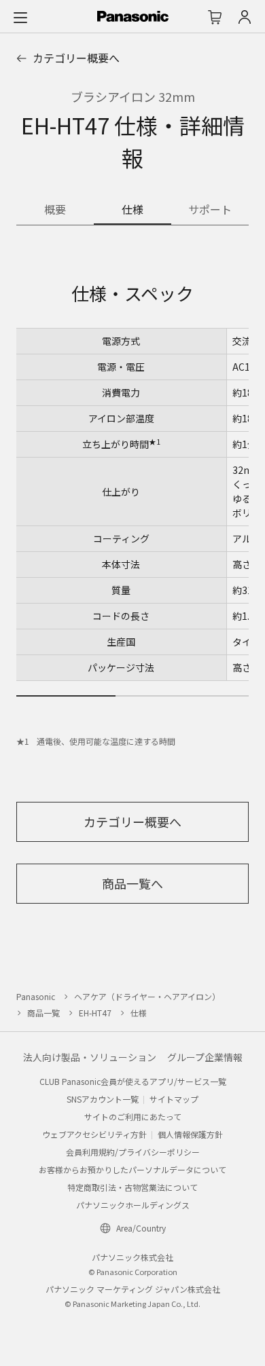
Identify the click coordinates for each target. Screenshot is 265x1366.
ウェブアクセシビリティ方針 (94, 1134)
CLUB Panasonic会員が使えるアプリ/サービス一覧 (132, 1081)
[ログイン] (245, 17)
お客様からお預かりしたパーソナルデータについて (132, 1169)
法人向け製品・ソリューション (89, 1057)
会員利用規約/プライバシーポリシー (133, 1152)
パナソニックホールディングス (133, 1205)
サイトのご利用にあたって (132, 1116)
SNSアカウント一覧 (103, 1099)
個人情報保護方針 (190, 1134)
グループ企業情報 (205, 1057)
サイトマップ (173, 1099)
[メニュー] (20, 17)
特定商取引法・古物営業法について (132, 1187)
